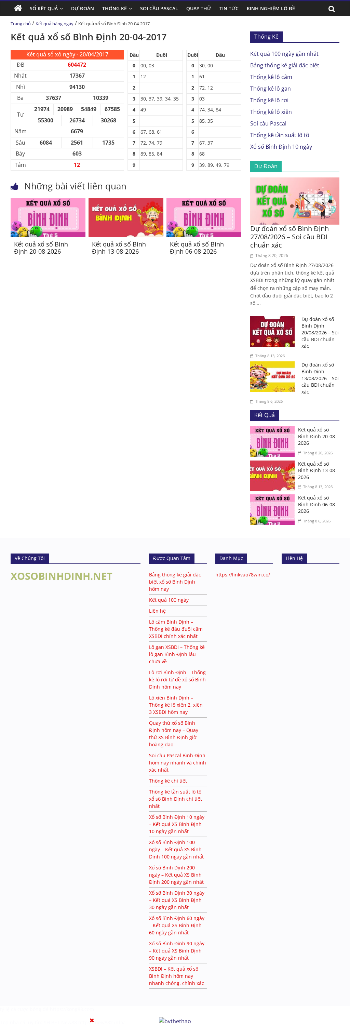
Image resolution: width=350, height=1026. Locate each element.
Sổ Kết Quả (44, 8)
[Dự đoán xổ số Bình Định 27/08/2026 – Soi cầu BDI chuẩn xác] (295, 181)
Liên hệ (157, 611)
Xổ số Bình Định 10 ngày (281, 146)
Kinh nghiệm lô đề (271, 8)
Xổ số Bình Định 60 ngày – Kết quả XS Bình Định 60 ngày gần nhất (176, 925)
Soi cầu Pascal (268, 123)
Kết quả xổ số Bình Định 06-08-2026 (197, 248)
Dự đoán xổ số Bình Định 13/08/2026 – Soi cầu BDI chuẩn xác (320, 378)
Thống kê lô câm (271, 77)
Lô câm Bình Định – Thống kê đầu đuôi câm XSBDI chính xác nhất (176, 628)
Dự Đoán (82, 8)
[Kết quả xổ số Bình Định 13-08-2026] (126, 202)
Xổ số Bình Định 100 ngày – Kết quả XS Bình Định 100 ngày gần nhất (176, 849)
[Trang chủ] (18, 8)
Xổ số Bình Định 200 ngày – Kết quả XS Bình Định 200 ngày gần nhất (176, 874)
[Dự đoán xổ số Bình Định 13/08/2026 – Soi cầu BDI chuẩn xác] (274, 365)
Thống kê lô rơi (269, 100)
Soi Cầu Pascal (159, 8)
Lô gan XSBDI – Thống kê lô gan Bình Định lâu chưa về (177, 654)
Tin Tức (229, 8)
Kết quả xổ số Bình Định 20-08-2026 (41, 248)
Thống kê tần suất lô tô (279, 135)
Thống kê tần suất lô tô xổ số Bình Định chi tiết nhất (175, 798)
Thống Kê (114, 8)
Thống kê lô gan (270, 88)
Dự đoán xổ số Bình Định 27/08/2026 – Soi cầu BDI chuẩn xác (289, 237)
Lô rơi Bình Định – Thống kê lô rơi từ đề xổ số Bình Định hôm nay (177, 679)
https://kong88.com (72, 1009)
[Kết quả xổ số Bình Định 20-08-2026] (48, 202)
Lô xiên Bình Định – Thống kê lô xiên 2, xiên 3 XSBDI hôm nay (176, 704)
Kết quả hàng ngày (54, 24)
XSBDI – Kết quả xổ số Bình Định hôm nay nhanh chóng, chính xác (176, 975)
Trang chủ (21, 24)
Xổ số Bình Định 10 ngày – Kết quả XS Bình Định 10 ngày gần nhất (176, 824)
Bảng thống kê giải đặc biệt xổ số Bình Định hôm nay (175, 581)
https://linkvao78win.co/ (242, 574)
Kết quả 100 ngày (169, 600)
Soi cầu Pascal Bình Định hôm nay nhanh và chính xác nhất (177, 762)
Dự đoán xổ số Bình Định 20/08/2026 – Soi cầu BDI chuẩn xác (320, 332)
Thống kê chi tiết (168, 780)
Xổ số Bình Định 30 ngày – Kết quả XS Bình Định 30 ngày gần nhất (176, 900)
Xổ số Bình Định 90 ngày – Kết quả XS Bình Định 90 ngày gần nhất (176, 950)
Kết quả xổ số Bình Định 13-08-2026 (119, 248)
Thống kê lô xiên (271, 112)
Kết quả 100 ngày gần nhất (284, 53)
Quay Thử (198, 8)
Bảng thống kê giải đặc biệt (284, 65)
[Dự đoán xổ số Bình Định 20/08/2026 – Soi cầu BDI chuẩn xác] (274, 320)
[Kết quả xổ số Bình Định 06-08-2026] (203, 202)
